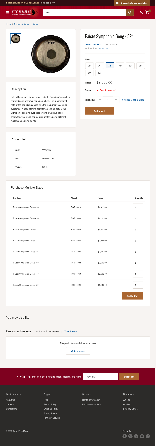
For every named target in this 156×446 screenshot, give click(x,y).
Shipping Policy (51, 408)
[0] (147, 12)
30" (99, 65)
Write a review (78, 350)
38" (140, 65)
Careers (10, 404)
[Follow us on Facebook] (124, 436)
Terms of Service (52, 417)
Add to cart (99, 110)
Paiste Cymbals (93, 44)
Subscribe (129, 376)
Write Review (70, 331)
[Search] (130, 12)
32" (110, 65)
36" (130, 65)
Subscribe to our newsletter (134, 2)
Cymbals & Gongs (21, 24)
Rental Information (91, 399)
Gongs (35, 24)
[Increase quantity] (116, 99)
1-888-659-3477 (47, 3)
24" (99, 73)
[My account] (141, 12)
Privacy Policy (50, 413)
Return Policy (50, 404)
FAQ (46, 399)
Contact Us (11, 408)
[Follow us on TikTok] (148, 436)
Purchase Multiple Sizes (132, 99)
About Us (10, 399)
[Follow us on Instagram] (136, 436)
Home (8, 24)
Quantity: (90, 99)
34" (120, 65)
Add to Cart (132, 295)
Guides (126, 404)
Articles (126, 399)
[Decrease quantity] (100, 99)
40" (89, 73)
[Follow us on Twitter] (130, 436)
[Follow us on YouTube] (142, 436)
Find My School (130, 408)
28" (89, 65)
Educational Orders (91, 404)
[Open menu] (7, 12)
